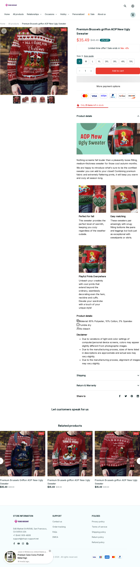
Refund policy (98, 542)
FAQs (54, 532)
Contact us (57, 521)
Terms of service (99, 527)
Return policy (98, 537)
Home (2, 23)
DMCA (55, 537)
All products (13, 23)
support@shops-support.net (26, 539)
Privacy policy (98, 521)
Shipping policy (99, 532)
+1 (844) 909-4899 (22, 535)
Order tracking (59, 527)
